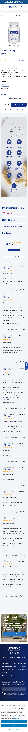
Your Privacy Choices (9, 676)
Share (22, 60)
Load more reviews (14, 602)
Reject (14, 725)
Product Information (13, 207)
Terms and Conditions (8, 697)
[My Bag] (21, 6)
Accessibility (23, 676)
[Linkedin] (18, 653)
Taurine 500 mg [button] (14, 323)
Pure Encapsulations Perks (9, 666)
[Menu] (25, 6)
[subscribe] (23, 689)
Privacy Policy (19, 694)
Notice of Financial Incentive (15, 695)
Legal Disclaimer (21, 670)
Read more (6, 399)
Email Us (12, 657)
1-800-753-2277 (21, 657)
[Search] (2, 6)
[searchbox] (8, 257)
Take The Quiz (14, 634)
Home (3, 15)
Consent (14, 721)
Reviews (6, 233)
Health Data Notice (7, 673)
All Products (9, 15)
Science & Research (12, 226)
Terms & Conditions (7, 670)
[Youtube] (15, 653)
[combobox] (19, 260)
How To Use (8, 219)
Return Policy (5, 663)
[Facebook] (10, 653)
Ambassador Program (20, 663)
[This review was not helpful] (23, 290)
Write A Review (14, 250)
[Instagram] (13, 653)
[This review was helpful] (20, 290)
